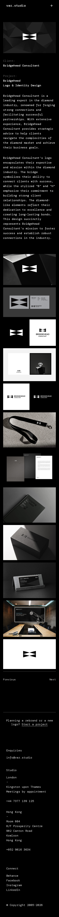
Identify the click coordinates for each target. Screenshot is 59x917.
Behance (12, 876)
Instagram (14, 885)
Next (45, 683)
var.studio (16, 5)
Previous (16, 683)
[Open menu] (51, 5)
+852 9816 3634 (18, 849)
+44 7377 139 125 (20, 801)
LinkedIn (13, 890)
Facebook (13, 880)
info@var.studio (19, 757)
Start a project (35, 724)
